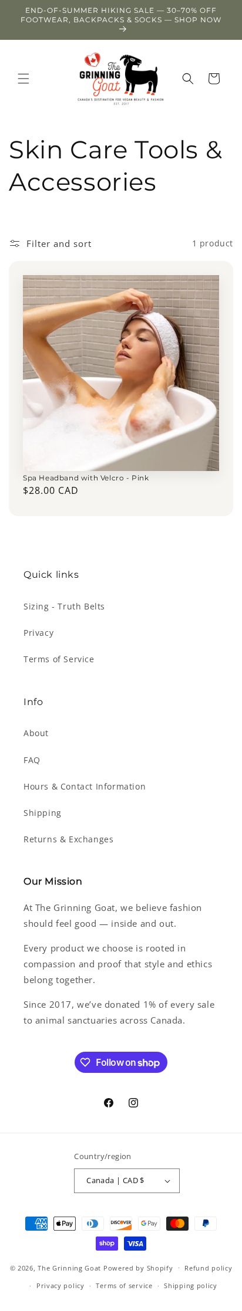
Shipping (42, 812)
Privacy (38, 632)
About (36, 733)
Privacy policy (60, 1285)
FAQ (32, 759)
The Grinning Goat (69, 1267)
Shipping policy (190, 1285)
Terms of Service (59, 659)
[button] (23, 79)
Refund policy (208, 1267)
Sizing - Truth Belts (64, 606)
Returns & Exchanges (68, 839)
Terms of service (124, 1285)
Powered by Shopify (138, 1267)
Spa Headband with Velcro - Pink (86, 478)
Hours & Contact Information (84, 786)
